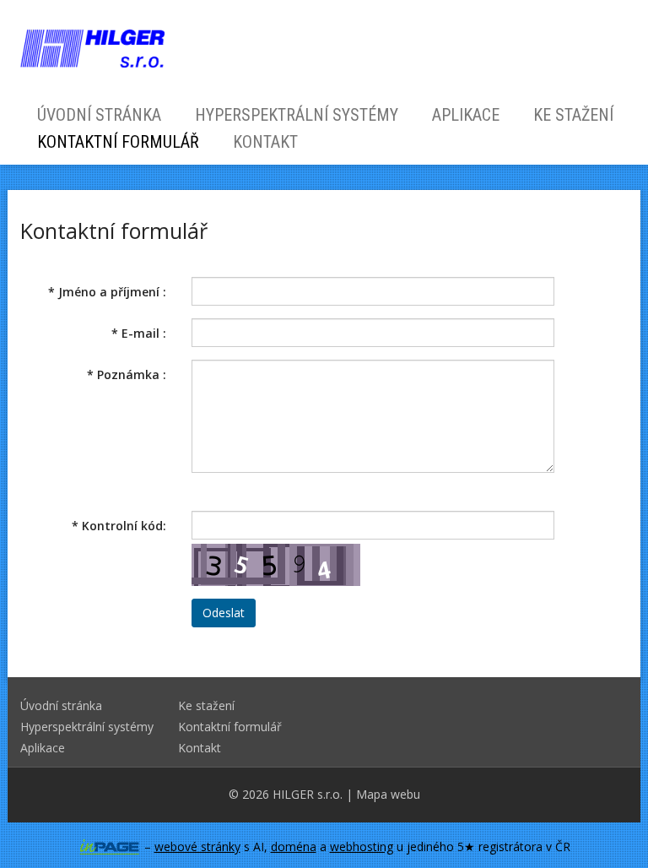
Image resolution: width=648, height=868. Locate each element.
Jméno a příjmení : (107, 292)
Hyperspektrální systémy (296, 115)
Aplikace (466, 115)
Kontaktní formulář (118, 142)
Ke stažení (573, 115)
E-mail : (138, 333)
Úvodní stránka (99, 115)
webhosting (361, 846)
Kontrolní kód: (119, 526)
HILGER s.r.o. (308, 794)
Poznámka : (126, 374)
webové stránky (197, 846)
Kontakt (265, 142)
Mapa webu (388, 794)
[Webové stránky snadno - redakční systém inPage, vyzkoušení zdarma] (109, 846)
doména (293, 846)
